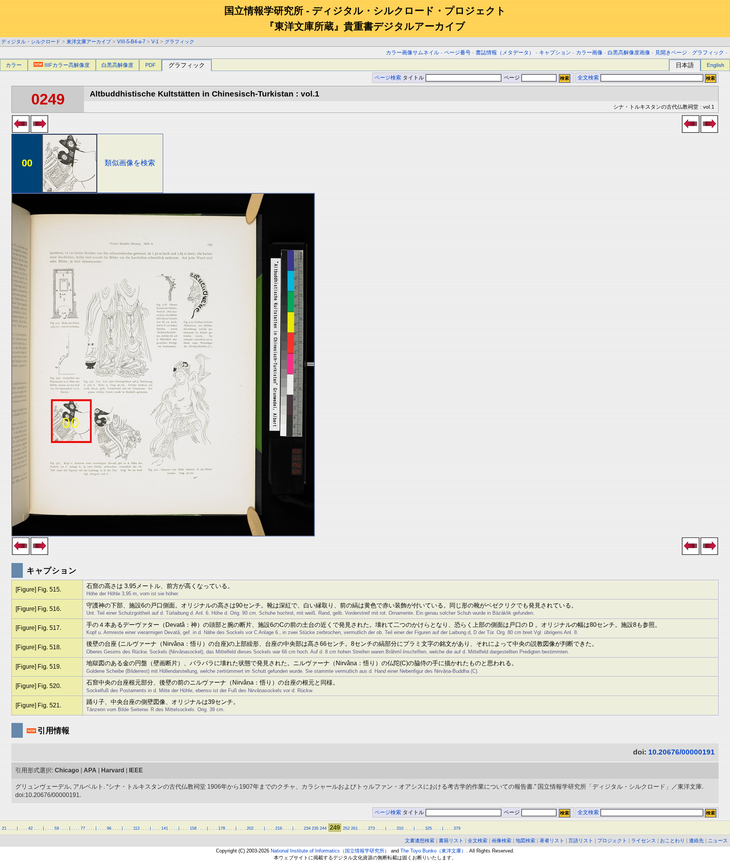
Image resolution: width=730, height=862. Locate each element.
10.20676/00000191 (681, 752)
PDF (150, 65)
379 (457, 828)
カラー (14, 65)
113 (136, 828)
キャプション (555, 52)
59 (56, 828)
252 (346, 828)
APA (90, 770)
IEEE (136, 770)
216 (278, 828)
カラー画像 (589, 52)
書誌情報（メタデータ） (505, 52)
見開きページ (671, 52)
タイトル (414, 78)
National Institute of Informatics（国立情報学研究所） (330, 851)
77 (83, 828)
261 (354, 828)
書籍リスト (451, 840)
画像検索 (501, 840)
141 (164, 828)
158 (193, 828)
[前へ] (21, 130)
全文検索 (588, 78)
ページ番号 (457, 52)
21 (4, 828)
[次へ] (39, 130)
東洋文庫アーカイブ (89, 41)
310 (400, 828)
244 (323, 828)
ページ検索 (388, 78)
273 (371, 828)
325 (428, 828)
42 (30, 828)
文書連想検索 (420, 840)
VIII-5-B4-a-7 (131, 41)
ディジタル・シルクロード (30, 41)
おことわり (672, 840)
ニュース (718, 840)
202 (250, 828)
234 (307, 828)
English (715, 65)
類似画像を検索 (130, 163)
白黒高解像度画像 (629, 52)
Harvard (112, 770)
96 (109, 828)
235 (315, 828)
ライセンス (643, 840)
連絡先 (696, 840)
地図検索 (525, 840)
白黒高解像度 (117, 65)
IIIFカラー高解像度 (67, 65)
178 (221, 828)
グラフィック (179, 41)
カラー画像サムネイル (412, 52)
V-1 (155, 41)
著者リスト (552, 840)
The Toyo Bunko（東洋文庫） (433, 851)
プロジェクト (612, 840)
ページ (511, 78)
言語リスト (580, 840)
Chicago (67, 770)
